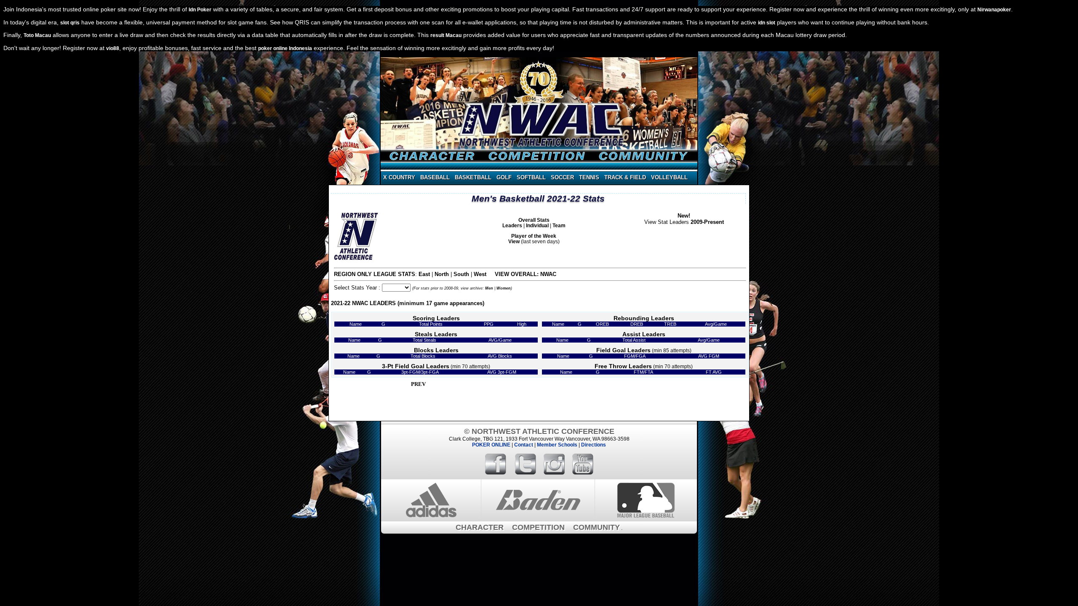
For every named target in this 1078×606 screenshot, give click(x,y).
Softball (531, 178)
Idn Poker (200, 9)
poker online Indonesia (285, 48)
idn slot (766, 22)
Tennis (589, 178)
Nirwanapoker (994, 9)
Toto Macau (37, 35)
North (442, 274)
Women (503, 288)
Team (559, 225)
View (514, 241)
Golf (504, 178)
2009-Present (707, 222)
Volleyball (669, 178)
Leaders (512, 225)
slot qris (70, 22)
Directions (593, 445)
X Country (399, 178)
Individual (537, 225)
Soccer (562, 178)
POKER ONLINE (491, 445)
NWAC (548, 274)
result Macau (446, 35)
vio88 (112, 48)
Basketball (473, 178)
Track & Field (625, 178)
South (461, 274)
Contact (523, 445)
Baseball (435, 178)
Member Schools (557, 445)
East (424, 274)
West (480, 274)
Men (489, 288)
